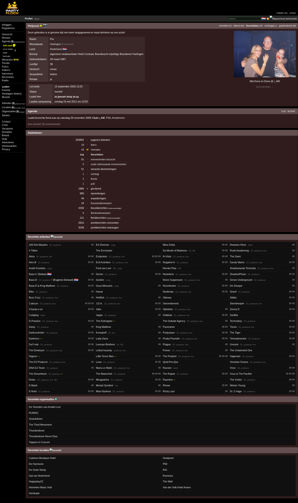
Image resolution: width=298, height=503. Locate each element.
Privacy (6, 149)
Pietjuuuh (34, 25)
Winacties (10, 59)
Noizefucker (169, 285)
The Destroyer (37, 350)
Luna (99, 362)
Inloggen (6, 24)
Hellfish (100, 297)
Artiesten (7, 103)
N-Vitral (167, 256)
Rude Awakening (239, 250)
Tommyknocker (238, 338)
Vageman (235, 356)
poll (93, 184)
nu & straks (8, 49)
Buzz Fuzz (35, 297)
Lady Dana (102, 338)
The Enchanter (104, 250)
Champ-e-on (36, 309)
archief (291, 111)
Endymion (101, 256)
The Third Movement (40, 424)
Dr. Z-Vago (236, 391)
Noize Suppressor (173, 280)
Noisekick (168, 274)
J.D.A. (99, 303)
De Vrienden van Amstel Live (45, 407)
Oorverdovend (170, 303)
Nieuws (6, 37)
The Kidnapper (104, 321)
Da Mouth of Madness (175, 250)
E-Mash (33, 385)
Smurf (233, 291)
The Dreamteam (38, 373)
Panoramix (169, 327)
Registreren (8, 28)
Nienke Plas (169, 268)
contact (292, 13)
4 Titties (33, 250)
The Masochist (104, 373)
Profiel (29, 18)
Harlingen (55, 44)
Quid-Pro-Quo (170, 362)
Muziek (6, 97)
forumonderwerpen (101, 203)
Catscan (33, 303)
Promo (166, 350)
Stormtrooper (237, 303)
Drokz (32, 379)
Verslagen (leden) (11, 93)
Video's (6, 70)
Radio (5, 80)
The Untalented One (241, 350)
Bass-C (33, 274)
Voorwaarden (9, 146)
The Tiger (235, 332)
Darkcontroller (36, 332)
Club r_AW (98, 117)
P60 (108, 118)
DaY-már (34, 344)
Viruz (233, 368)
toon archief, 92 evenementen (44, 124)
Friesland (67, 44)
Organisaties (9, 111)
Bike (31, 291)
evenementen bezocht (103, 159)
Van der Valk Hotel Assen (177, 487)
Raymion (168, 379)
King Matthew (103, 327)
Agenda (6, 41)
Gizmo (99, 274)
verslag (95, 174)
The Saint (235, 256)
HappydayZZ (36, 481)
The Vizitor (236, 379)
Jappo (99, 315)
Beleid (5, 135)
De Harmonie (36, 464)
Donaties (7, 132)
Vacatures (7, 128)
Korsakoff (101, 332)
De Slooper (236, 285)
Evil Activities (103, 262)
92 (82, 159)
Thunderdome (36, 430)
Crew (5, 125)
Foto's (5, 66)
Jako (98, 309)
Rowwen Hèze (238, 245)
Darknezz (34, 338)
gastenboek (285, 25)
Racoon (167, 368)
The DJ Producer (38, 362)
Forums (6, 90)
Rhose (166, 385)
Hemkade (34, 493)
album (236, 25)
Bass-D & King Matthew (42, 285)
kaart (5, 53)
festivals (6, 56)
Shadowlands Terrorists (243, 268)
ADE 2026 (7, 45)
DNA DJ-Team (37, 368)
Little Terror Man (105, 356)
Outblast (167, 315)
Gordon (100, 280)
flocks (94, 179)
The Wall (168, 481)
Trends (5, 63)
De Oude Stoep (37, 470)
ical (283, 111)
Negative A (169, 262)
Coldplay (34, 315)
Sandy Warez (237, 262)
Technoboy (236, 321)
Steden (6, 115)
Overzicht (7, 34)
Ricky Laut (168, 391)
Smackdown (36, 418)
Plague (167, 344)
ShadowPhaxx (238, 274)
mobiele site (282, 13)
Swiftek (234, 315)
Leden (5, 86)
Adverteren (8, 142)
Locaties (6, 107)
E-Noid (33, 391)
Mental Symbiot (104, 385)
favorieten (252, 25)
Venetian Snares (239, 362)
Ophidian (168, 309)
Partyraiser (169, 332)
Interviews (7, 73)
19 (82, 145)
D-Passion (35, 321)
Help (4, 139)
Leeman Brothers (105, 344)
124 (82, 154)
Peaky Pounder (171, 338)
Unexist (234, 344)
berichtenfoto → (264, 87)
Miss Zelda (169, 245)
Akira (32, 256)
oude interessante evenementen (108, 164)
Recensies (8, 77)
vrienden (224, 25)
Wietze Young (237, 385)
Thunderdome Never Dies (43, 436)
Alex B (32, 262)
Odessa (167, 297)
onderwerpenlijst (114, 208)
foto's (94, 145)
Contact (6, 121)
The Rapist (169, 373)
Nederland (56, 49)
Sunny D (234, 309)
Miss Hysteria (103, 391)
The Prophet (169, 356)
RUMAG (33, 413)
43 (82, 149)
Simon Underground (241, 280)
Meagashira (102, 379)
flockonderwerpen (101, 213)
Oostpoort (168, 458)
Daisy (32, 327)
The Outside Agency (174, 321)
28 (82, 203)
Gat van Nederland (39, 475)
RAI (165, 470)
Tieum (233, 327)
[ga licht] (268, 19)
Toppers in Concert (39, 442)
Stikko (233, 297)
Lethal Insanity (104, 350)
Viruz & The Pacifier (241, 373)
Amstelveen (118, 118)
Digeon (33, 356)
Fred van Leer (103, 268)
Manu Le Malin (104, 368)
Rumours (168, 475)
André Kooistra (37, 268)
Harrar (99, 291)
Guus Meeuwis (104, 285)
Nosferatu (168, 291)
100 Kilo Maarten (38, 245)
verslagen (269, 25)
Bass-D (33, 280)
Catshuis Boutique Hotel (42, 458)
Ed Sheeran (102, 245)
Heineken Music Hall (40, 487)
